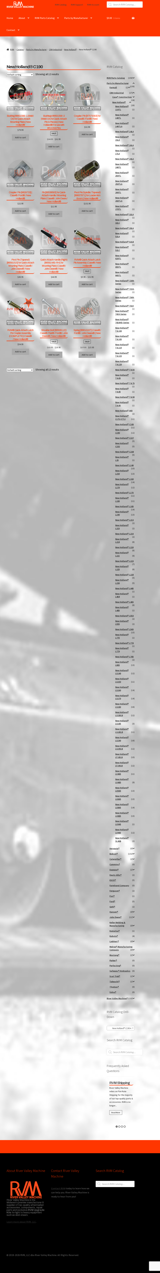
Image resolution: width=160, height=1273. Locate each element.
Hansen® (114, 911)
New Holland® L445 (124, 588)
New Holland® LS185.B (122, 730)
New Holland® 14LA (124, 131)
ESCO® (113, 880)
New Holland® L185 (124, 506)
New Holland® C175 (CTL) (122, 417)
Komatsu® (115, 931)
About (22, 18)
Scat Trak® (115, 976)
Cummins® (115, 864)
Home (10, 18)
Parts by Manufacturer (76, 18)
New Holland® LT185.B (122, 756)
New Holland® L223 (124, 561)
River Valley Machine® (117, 998)
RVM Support (77, 4)
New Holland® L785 (124, 656)
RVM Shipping (119, 1083)
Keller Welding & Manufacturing (117, 924)
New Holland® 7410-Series (122, 313)
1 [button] (117, 1127)
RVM (12, 49)
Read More (115, 1112)
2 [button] (119, 1127)
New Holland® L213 (124, 520)
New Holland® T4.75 (125, 383)
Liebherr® (114, 941)
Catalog (20, 49)
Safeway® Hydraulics (120, 971)
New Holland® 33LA (124, 228)
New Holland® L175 (124, 492)
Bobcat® (114, 853)
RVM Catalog (61, 4)
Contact (11, 30)
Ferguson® (115, 890)
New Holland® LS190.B (122, 747)
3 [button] (122, 1127)
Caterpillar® (115, 859)
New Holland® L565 (124, 629)
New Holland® (70, 49)
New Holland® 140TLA (122, 125)
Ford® (112, 901)
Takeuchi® (115, 981)
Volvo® (113, 992)
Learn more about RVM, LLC (21, 1221)
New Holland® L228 (124, 574)
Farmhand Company (119, 885)
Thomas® (114, 986)
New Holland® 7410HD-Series (122, 321)
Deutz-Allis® (116, 875)
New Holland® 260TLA (122, 199)
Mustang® (114, 955)
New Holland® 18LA (124, 158)
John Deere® (116, 917)
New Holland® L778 (124, 643)
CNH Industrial (55, 49)
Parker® (113, 960)
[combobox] (121, 1028)
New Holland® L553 (124, 615)
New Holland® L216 (124, 533)
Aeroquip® (115, 848)
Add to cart (87, 284)
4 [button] (125, 1127)
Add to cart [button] (20, 137)
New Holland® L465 (124, 602)
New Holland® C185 (124, 424)
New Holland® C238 (124, 451)
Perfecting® (115, 965)
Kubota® (114, 936)
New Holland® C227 (124, 438)
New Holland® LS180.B (122, 714)
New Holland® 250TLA (122, 183)
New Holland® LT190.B (122, 764)
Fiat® (112, 896)
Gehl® (112, 906)
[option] (121, 1099)
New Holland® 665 (123, 410)
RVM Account (93, 4)
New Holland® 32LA (124, 214)
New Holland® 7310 (124, 305)
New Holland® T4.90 (125, 397)
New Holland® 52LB (124, 241)
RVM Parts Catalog (45, 18)
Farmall (113, 87)
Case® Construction (122, 97)
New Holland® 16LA (124, 145)
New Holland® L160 (124, 479)
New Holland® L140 (124, 465)
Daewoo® (114, 869)
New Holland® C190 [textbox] (119, 1028)
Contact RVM (58, 1188)
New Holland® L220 (124, 547)
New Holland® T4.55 (125, 369)
